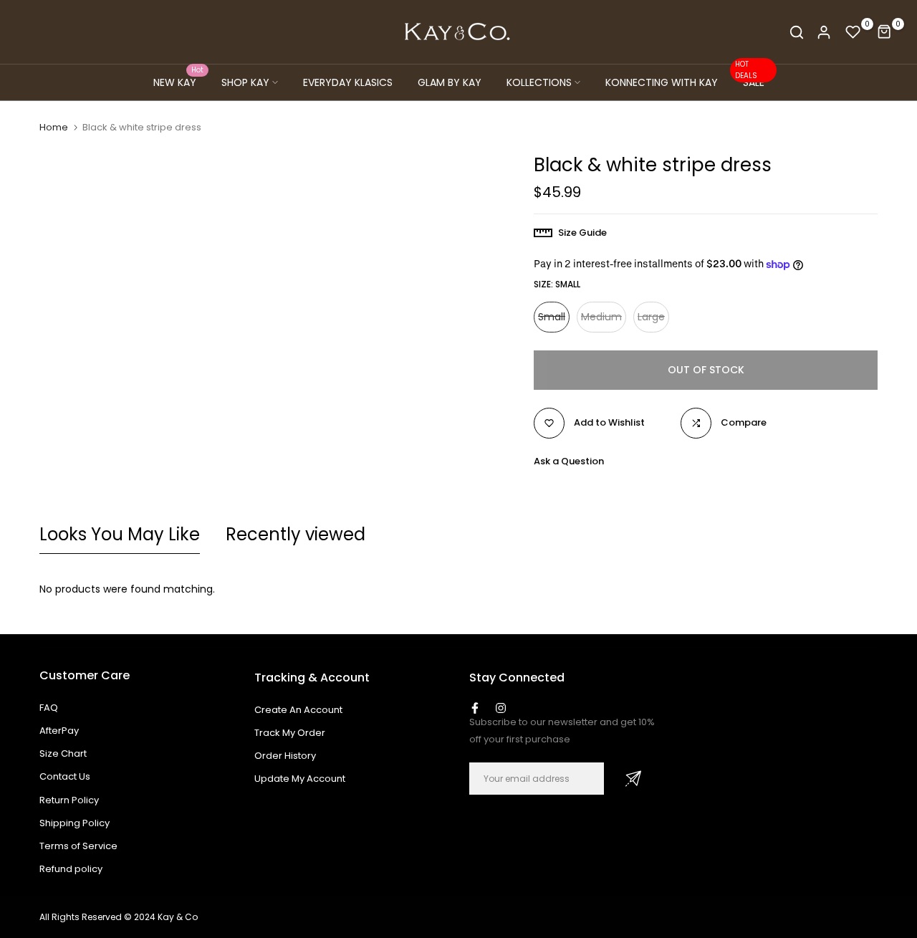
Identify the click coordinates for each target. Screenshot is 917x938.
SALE (749, 82)
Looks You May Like (119, 534)
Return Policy (69, 800)
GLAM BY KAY (449, 82)
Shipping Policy (74, 823)
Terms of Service (78, 846)
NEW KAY (178, 82)
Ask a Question (569, 461)
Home (53, 127)
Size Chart (63, 753)
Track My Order (289, 733)
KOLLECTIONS (539, 82)
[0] (853, 32)
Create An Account (298, 710)
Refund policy (70, 869)
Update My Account (299, 778)
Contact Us (64, 776)
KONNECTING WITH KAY (661, 82)
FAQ (48, 707)
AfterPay (59, 730)
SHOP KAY (245, 82)
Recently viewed (295, 534)
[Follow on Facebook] (475, 708)
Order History (285, 755)
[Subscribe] (633, 778)
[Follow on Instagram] (500, 708)
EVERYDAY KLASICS (348, 82)
